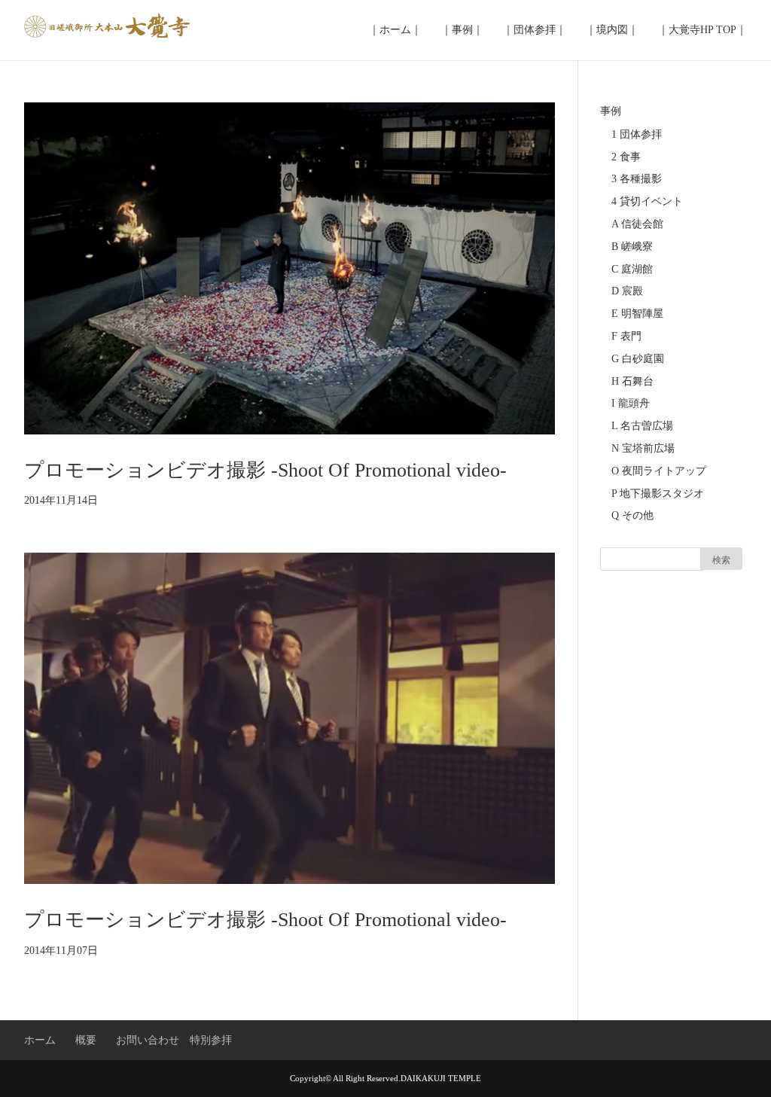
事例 (610, 111)
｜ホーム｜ (395, 29)
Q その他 (632, 515)
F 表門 (626, 336)
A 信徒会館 (637, 224)
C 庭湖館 (632, 269)
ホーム (40, 1040)
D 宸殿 (627, 291)
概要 (85, 1040)
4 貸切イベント (647, 201)
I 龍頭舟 (630, 403)
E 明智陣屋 (637, 313)
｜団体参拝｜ (534, 29)
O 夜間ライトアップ (658, 471)
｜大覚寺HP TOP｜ (702, 29)
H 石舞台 (632, 381)
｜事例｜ (462, 29)
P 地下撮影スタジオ (657, 493)
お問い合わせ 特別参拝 (174, 1040)
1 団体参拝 (636, 134)
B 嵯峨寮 (632, 246)
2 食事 (626, 157)
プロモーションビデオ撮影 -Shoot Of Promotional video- (265, 470)
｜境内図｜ (612, 29)
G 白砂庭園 (637, 358)
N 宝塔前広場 (643, 448)
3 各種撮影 (636, 178)
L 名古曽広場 (642, 425)
